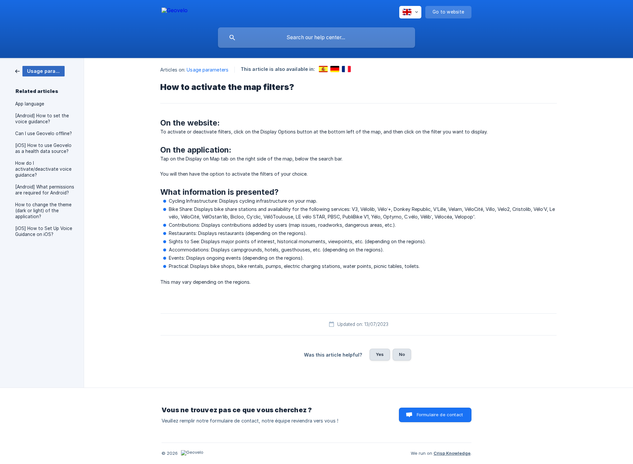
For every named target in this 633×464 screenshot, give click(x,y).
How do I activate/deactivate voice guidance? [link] (43, 169)
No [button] (402, 354)
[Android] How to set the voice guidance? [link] (42, 118)
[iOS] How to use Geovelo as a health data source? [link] (43, 148)
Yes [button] (380, 354)
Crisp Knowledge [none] (452, 453)
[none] (175, 11)
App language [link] (29, 103)
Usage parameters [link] (207, 69)
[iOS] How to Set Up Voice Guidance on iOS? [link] (43, 231)
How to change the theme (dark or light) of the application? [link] (43, 210)
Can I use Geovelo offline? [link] (43, 133)
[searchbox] (316, 37)
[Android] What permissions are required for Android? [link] (44, 189)
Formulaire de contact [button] (440, 414)
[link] (40, 71)
